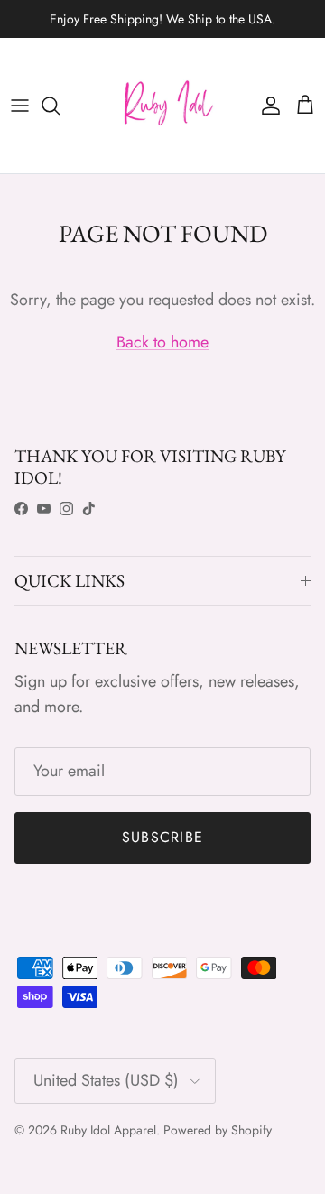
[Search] (59, 105)
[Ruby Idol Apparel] (162, 105)
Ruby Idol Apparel (108, 1130)
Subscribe (163, 837)
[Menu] (20, 105)
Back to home (162, 342)
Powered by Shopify (217, 1130)
